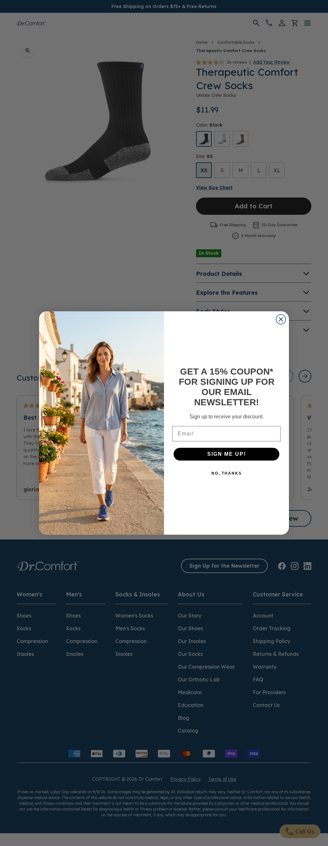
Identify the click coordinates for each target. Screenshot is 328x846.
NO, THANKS (226, 473)
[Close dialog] (281, 319)
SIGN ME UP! (226, 454)
